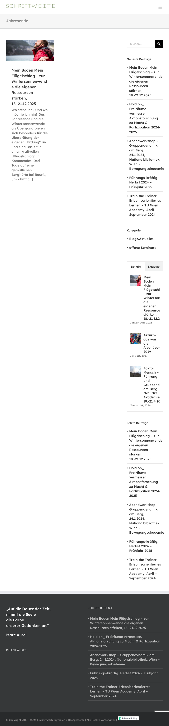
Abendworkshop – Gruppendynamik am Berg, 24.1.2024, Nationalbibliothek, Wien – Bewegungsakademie (125, 659)
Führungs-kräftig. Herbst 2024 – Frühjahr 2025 (143, 182)
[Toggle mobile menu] (160, 7)
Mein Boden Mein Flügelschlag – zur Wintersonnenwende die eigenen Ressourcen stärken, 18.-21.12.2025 (29, 87)
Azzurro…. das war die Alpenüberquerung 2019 (151, 343)
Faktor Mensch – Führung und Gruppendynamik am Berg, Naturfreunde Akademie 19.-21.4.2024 (151, 384)
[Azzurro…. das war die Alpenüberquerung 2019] (135, 335)
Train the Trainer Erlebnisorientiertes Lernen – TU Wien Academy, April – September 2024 (145, 205)
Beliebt (136, 266)
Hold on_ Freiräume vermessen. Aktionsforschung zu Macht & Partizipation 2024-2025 (145, 118)
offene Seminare (142, 248)
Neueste (154, 266)
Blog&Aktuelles (141, 239)
